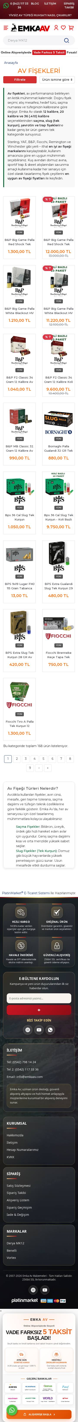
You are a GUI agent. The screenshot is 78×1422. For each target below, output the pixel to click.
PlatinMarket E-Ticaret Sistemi (26, 893)
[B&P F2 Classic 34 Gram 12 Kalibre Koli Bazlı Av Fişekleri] (58, 350)
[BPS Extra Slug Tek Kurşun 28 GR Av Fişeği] (19, 625)
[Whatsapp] (11, 1410)
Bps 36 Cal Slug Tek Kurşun (19, 517)
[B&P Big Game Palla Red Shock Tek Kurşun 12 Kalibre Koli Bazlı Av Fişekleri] (58, 212)
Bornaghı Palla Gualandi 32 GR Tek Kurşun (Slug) (58, 448)
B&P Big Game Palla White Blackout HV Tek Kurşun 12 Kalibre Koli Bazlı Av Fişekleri (58, 311)
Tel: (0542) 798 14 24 (21, 1062)
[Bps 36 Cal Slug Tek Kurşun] (19, 488)
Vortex (11, 1258)
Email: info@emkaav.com (25, 1077)
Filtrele (19, 80)
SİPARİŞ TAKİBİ (69, 5)
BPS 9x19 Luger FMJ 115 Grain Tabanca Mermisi (19, 586)
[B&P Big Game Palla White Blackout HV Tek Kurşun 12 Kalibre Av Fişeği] (19, 281)
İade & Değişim (18, 1215)
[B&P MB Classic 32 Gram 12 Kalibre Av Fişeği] (19, 419)
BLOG (35, 3)
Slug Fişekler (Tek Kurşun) (36, 851)
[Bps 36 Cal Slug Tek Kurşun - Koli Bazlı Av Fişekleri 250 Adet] (58, 488)
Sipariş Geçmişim (19, 1207)
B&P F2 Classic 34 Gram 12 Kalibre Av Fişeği (19, 380)
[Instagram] (27, 1030)
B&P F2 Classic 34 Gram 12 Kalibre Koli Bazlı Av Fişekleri (58, 380)
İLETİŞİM (50, 3)
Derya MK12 (15, 1243)
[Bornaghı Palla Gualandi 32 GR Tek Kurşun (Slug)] (58, 419)
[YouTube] (39, 1030)
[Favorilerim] (63, 28)
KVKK (10, 1157)
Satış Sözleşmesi (19, 1186)
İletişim (12, 1142)
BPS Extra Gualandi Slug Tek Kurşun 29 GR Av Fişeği (58, 586)
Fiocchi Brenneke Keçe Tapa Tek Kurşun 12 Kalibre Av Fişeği (58, 655)
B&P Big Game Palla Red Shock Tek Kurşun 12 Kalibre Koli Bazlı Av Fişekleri (58, 242)
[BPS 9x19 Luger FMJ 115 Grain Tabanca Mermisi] (19, 556)
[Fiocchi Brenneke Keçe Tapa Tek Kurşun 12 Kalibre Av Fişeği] (58, 625)
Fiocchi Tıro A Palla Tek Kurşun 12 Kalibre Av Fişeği (20, 724)
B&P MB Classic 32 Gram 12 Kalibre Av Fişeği (19, 448)
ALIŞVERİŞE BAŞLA (42, 1414)
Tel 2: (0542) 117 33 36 (23, 1069)
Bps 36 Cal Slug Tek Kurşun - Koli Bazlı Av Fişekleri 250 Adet (58, 517)
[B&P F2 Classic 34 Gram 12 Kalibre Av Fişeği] (19, 350)
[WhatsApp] (50, 1030)
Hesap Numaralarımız (23, 1150)
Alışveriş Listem (18, 1200)
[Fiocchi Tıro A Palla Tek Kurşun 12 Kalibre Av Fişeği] (19, 694)
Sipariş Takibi (16, 1193)
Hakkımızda (15, 1135)
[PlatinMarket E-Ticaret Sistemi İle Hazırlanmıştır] (25, 1300)
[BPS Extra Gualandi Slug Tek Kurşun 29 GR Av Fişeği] (58, 556)
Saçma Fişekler (27, 827)
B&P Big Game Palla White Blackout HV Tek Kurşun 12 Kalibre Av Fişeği (19, 311)
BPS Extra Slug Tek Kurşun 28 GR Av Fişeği (19, 655)
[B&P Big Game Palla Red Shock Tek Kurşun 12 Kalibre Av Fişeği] (19, 212)
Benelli (12, 1250)
